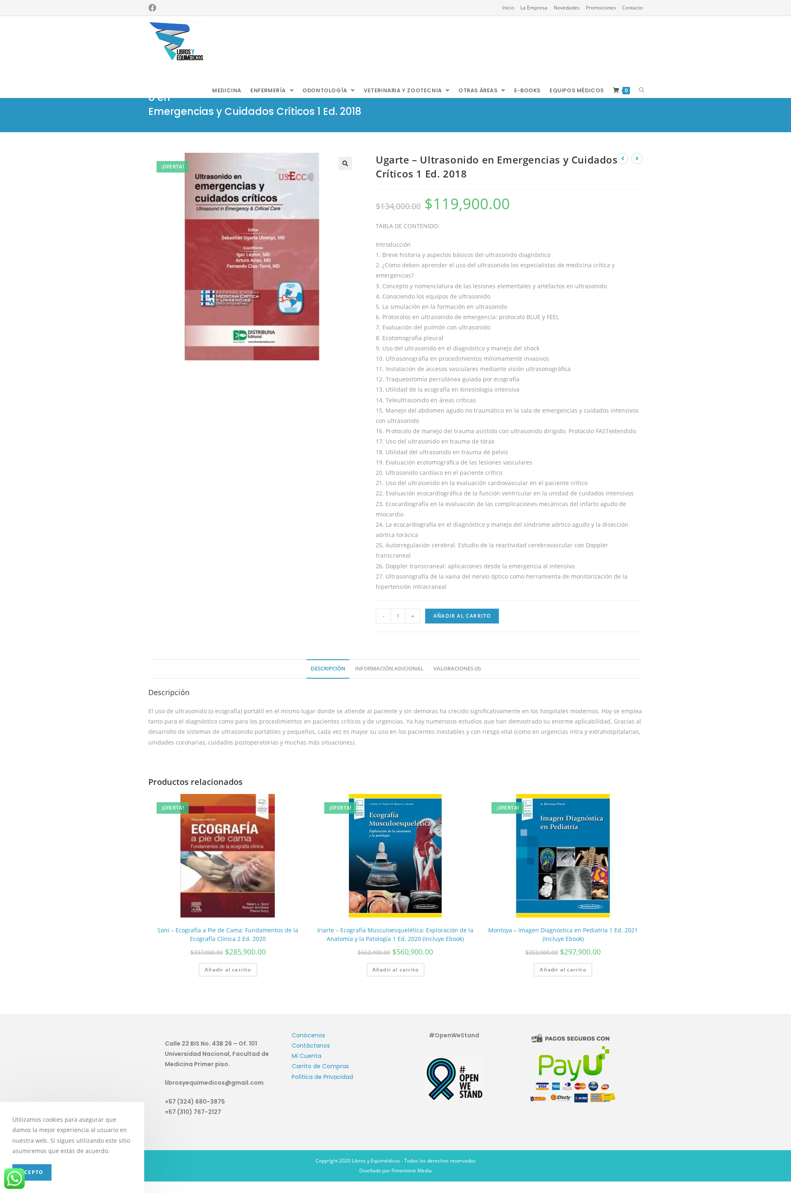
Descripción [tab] (328, 668)
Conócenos (308, 1035)
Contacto (632, 7)
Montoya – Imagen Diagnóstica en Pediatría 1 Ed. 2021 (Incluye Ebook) (563, 934)
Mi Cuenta (306, 1056)
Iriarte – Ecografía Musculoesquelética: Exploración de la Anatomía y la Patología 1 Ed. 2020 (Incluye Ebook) (395, 934)
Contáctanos (311, 1045)
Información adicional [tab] (389, 668)
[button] (345, 163)
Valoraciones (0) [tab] (457, 668)
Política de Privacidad (322, 1077)
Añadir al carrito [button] (228, 969)
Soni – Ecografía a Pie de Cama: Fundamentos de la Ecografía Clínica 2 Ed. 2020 (227, 934)
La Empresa (534, 7)
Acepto (32, 1172)
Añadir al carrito (462, 615)
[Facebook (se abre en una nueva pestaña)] (152, 8)
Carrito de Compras (320, 1066)
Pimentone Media (411, 1170)
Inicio (508, 7)
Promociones (601, 7)
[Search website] (641, 90)
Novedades (567, 7)
